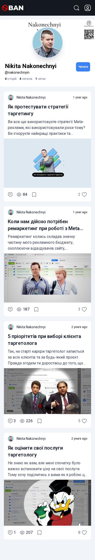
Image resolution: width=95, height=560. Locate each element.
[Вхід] (87, 7)
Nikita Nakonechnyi (31, 97)
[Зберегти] (34, 194)
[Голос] (84, 195)
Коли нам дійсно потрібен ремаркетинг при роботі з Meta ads (44, 228)
